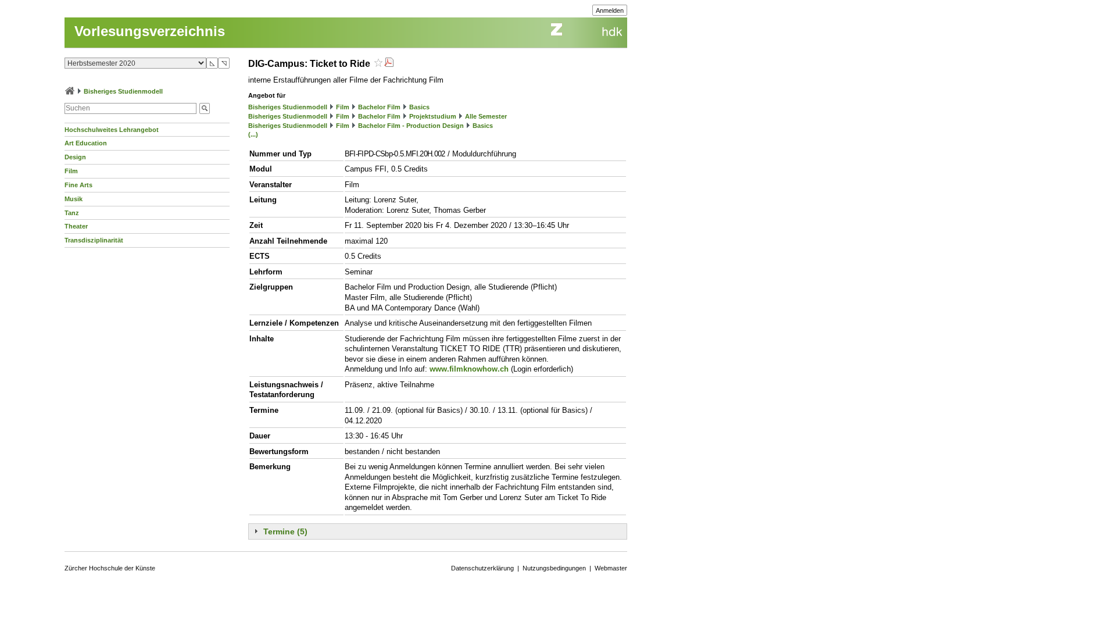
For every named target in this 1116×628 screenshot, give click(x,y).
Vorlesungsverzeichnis (149, 31)
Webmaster (611, 568)
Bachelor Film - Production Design (411, 125)
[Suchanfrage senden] (204, 108)
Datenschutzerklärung (482, 568)
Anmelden (610, 10)
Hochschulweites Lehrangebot (112, 129)
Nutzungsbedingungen (554, 568)
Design (75, 157)
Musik (74, 198)
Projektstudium (432, 116)
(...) (253, 134)
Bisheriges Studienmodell (123, 91)
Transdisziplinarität (94, 240)
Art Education (86, 143)
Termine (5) (285, 531)
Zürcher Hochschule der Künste (110, 568)
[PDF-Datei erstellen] (389, 64)
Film (71, 170)
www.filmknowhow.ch (469, 369)
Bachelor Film (379, 107)
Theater (76, 226)
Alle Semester (486, 116)
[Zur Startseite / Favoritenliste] (70, 91)
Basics (419, 107)
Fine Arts (78, 184)
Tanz (72, 212)
